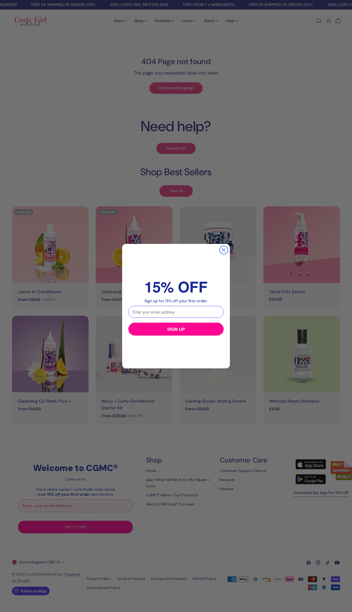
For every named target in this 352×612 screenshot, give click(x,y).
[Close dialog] (224, 250)
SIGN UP (176, 329)
